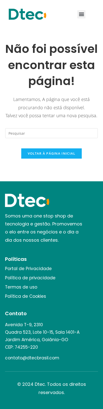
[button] (81, 14)
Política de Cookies (25, 296)
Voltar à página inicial (52, 153)
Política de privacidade (30, 278)
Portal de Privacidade (28, 269)
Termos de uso (21, 287)
